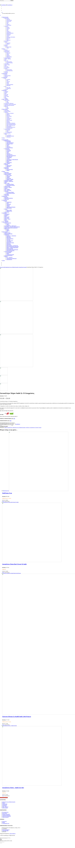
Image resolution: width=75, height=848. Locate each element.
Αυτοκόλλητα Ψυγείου (8, 255)
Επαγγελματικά (5, 231)
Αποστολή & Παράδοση (6, 816)
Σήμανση (6, 256)
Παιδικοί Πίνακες (7, 140)
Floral (8, 203)
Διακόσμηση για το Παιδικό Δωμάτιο (11, 267)
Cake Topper (6, 199)
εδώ (14, 418)
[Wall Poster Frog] (35, 490)
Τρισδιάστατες (6, 213)
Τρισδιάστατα (9, 202)
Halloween (8, 236)
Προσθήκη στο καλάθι (3, 426)
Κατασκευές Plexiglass (8, 233)
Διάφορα (8, 205)
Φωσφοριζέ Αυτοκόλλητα (11, 155)
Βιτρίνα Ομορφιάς (10, 248)
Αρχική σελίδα (2, 267)
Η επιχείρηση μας (5, 812)
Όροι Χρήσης (4, 813)
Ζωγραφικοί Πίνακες (10, 184)
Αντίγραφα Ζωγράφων (8, 180)
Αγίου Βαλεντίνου (10, 240)
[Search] (1, 839)
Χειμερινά (8, 239)
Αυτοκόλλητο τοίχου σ (4, 401)
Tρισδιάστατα (9, 157)
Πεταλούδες (6, 167)
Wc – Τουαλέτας (9, 257)
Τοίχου (5, 201)
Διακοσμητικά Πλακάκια (11, 207)
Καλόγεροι (6, 197)
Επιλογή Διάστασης (3, 422)
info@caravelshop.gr (5, 829)
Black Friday (9, 237)
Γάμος (8, 223)
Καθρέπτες (8, 166)
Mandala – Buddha (10, 179)
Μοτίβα (5, 215)
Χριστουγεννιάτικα (10, 238)
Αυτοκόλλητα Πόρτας (8, 251)
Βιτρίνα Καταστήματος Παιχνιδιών (13, 246)
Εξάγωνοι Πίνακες (7, 174)
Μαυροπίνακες (9, 162)
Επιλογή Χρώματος (3, 424)
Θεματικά (8, 149)
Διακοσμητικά (9, 165)
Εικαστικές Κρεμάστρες (8, 198)
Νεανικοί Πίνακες (10, 147)
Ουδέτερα (8, 146)
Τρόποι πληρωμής (5, 817)
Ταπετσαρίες (6, 168)
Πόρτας (8, 161)
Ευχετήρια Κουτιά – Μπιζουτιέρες (10, 225)
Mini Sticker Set (9, 156)
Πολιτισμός (6, 214)
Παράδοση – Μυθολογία (8, 181)
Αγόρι (8, 145)
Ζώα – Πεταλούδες (7, 190)
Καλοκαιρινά (9, 244)
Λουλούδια (6, 191)
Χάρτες (5, 182)
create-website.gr (12, 833)
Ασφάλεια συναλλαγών (6, 815)
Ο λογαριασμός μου (5, 823)
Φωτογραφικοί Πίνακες (11, 185)
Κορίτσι (8, 144)
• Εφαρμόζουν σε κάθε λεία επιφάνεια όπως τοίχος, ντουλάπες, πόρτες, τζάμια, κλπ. (14, 406)
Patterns (8, 170)
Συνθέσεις (8, 176)
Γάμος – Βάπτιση (5, 221)
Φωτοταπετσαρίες (10, 169)
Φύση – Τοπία (9, 175)
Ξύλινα (3, 260)
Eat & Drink (9, 178)
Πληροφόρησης (9, 259)
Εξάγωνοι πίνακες (10, 143)
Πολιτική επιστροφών (6, 814)
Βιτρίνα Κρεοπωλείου (10, 250)
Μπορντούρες (9, 160)
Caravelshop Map (5, 830)
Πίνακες (3, 171)
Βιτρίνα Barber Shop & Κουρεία (12, 249)
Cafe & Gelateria (7, 232)
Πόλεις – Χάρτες (7, 218)
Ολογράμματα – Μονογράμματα (12, 159)
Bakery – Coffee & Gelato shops (12, 247)
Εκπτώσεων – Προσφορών (11, 235)
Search (12, 0)
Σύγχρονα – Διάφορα (8, 187)
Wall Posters (9, 141)
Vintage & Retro (7, 186)
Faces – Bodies (7, 189)
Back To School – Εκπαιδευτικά (12, 245)
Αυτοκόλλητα (6, 148)
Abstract (8, 177)
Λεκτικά (8, 158)
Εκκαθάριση (18, 424)
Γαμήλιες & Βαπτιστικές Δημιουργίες (10, 227)
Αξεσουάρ (6, 164)
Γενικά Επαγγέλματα (10, 254)
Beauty (5, 219)
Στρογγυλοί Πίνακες (10, 142)
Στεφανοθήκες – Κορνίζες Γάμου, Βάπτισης (12, 226)
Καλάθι (3, 822)
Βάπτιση (8, 224)
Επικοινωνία (4, 821)
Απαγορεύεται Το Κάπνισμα (11, 258)
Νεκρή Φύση (6, 195)
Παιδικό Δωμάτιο (5, 139)
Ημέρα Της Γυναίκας (10, 242)
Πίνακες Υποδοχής (7, 222)
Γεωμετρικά (9, 150)
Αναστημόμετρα (9, 154)
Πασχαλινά (8, 243)
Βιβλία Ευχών (6, 228)
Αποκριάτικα (9, 241)
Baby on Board (7, 163)
